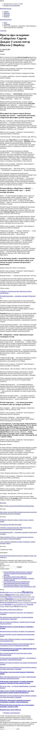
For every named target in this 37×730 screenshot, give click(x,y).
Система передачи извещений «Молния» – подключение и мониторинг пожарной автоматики (18, 658)
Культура (6, 16)
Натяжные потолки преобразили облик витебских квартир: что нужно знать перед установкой (18, 668)
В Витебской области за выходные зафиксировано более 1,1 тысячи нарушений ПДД (18, 649)
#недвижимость (27, 600)
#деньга (24, 596)
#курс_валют (8, 600)
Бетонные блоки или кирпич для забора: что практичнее (17, 631)
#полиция (2, 604)
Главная (6, 11)
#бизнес (2, 595)
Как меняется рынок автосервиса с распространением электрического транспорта (16, 618)
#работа (20, 604)
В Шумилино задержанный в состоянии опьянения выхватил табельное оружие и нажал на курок (16, 682)
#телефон (11, 606)
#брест (8, 594)
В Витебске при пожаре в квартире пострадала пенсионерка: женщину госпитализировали (15, 701)
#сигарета (2, 606)
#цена (25, 606)
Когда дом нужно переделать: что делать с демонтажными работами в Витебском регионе (18, 677)
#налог (20, 600)
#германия (3, 597)
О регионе (3, 30)
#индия (18, 598)
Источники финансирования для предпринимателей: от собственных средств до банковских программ (17, 644)
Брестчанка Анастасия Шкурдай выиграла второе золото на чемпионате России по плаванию (18, 512)
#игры (14, 599)
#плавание (25, 602)
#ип (21, 599)
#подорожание (32, 602)
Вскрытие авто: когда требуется (10, 709)
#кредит (2, 600)
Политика (7, 15)
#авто (7, 592)
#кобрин (28, 598)
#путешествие (15, 604)
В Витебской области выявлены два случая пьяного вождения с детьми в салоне (17, 705)
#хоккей (22, 606)
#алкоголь (11, 592)
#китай (24, 599)
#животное (2, 599)
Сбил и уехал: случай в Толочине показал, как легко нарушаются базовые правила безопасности (17, 691)
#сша (6, 606)
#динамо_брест (31, 596)
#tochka (2, 592)
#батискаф (19, 592)
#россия (30, 604)
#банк (15, 592)
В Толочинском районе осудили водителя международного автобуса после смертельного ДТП (20, 585)
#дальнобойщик (17, 596)
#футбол (17, 606)
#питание (21, 602)
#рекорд (25, 604)
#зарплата (9, 599)
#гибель (9, 596)
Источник (3, 503)
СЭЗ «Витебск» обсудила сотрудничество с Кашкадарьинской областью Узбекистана (17, 582)
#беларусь (27, 591)
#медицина (15, 600)
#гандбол (28, 595)
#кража (32, 599)
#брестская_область (18, 595)
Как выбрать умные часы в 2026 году (15, 577)
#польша (8, 604)
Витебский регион (5, 8)
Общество (7, 13)
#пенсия (16, 602)
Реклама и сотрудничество (12, 5)
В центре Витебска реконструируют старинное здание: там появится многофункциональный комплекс (18, 573)
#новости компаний (7, 602)
